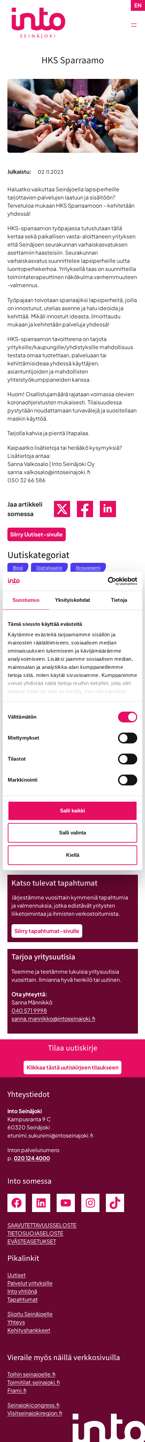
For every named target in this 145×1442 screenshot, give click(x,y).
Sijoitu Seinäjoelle (30, 1313)
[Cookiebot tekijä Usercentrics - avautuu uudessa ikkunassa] (107, 581)
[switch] (127, 738)
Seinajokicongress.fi (33, 1404)
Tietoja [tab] (119, 600)
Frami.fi (16, 1390)
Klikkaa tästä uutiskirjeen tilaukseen (72, 1067)
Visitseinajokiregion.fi (34, 1413)
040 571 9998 (29, 1010)
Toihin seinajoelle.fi (31, 1374)
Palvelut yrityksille (30, 1283)
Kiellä (72, 855)
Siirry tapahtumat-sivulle (46, 930)
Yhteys (16, 1322)
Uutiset (16, 1274)
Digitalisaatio (49, 567)
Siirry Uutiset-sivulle (36, 534)
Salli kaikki (72, 810)
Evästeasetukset (31, 1241)
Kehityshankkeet (28, 1330)
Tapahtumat (22, 1299)
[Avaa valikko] (134, 25)
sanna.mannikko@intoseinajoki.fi (53, 1018)
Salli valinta (72, 832)
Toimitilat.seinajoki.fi (33, 1382)
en (138, 5)
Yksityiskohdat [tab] (72, 600)
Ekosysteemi (88, 567)
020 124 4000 (32, 1158)
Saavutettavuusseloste (42, 1225)
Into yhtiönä (22, 1291)
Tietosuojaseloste (35, 1233)
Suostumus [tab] (26, 600)
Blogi (18, 567)
